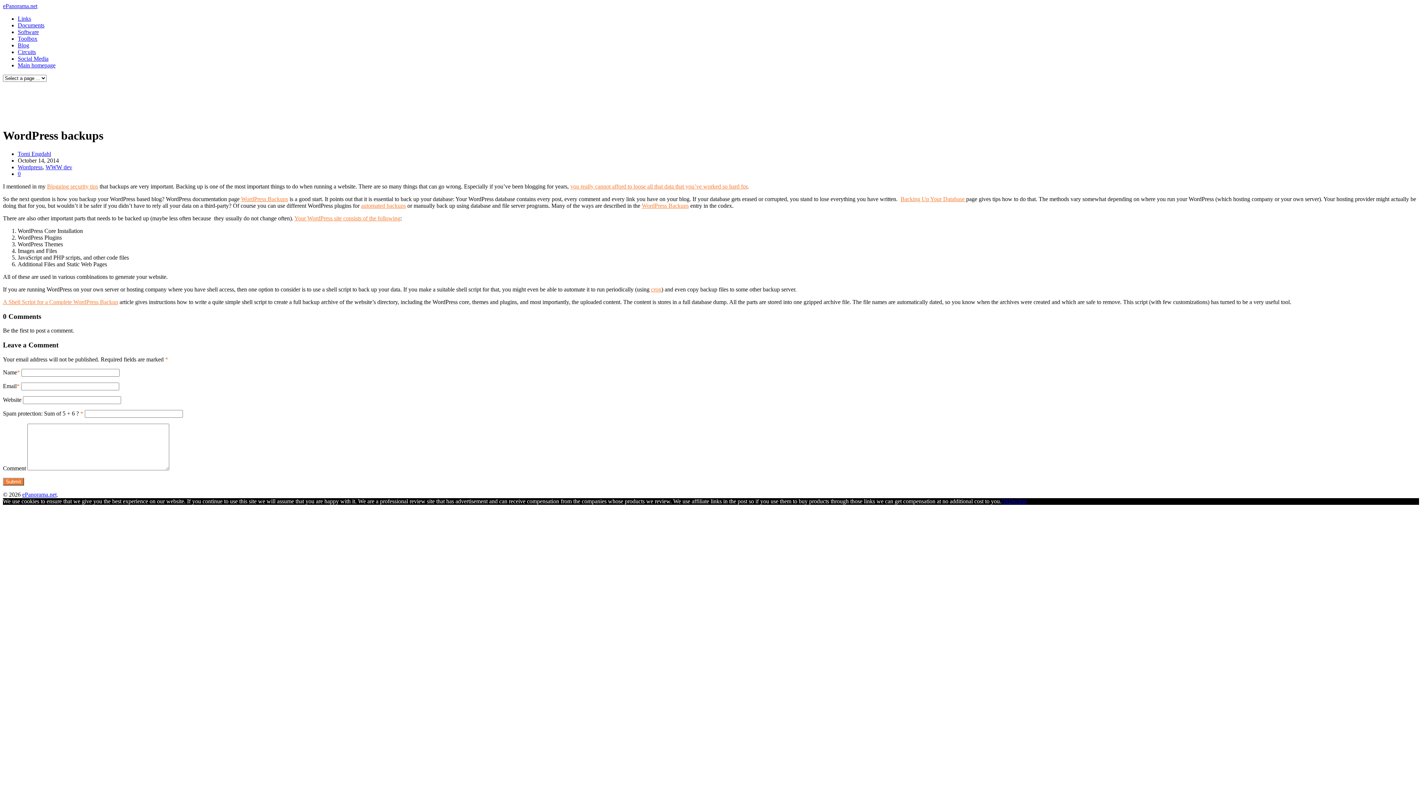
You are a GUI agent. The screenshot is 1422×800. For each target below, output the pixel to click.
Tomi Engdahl (34, 154)
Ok (1005, 501)
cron (656, 289)
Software (28, 32)
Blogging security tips (72, 186)
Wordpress (30, 167)
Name (10, 372)
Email (10, 386)
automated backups (383, 206)
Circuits (27, 52)
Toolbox (27, 39)
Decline (1018, 501)
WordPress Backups (264, 199)
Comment (14, 468)
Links (24, 19)
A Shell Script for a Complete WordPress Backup (60, 302)
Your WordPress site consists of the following (347, 218)
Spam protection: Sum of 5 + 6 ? (41, 413)
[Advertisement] (142, 103)
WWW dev (59, 167)
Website (12, 400)
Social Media (33, 59)
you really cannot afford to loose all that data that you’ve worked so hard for (658, 186)
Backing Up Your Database (933, 199)
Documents (31, 25)
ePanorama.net (20, 6)
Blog (23, 45)
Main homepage (37, 65)
